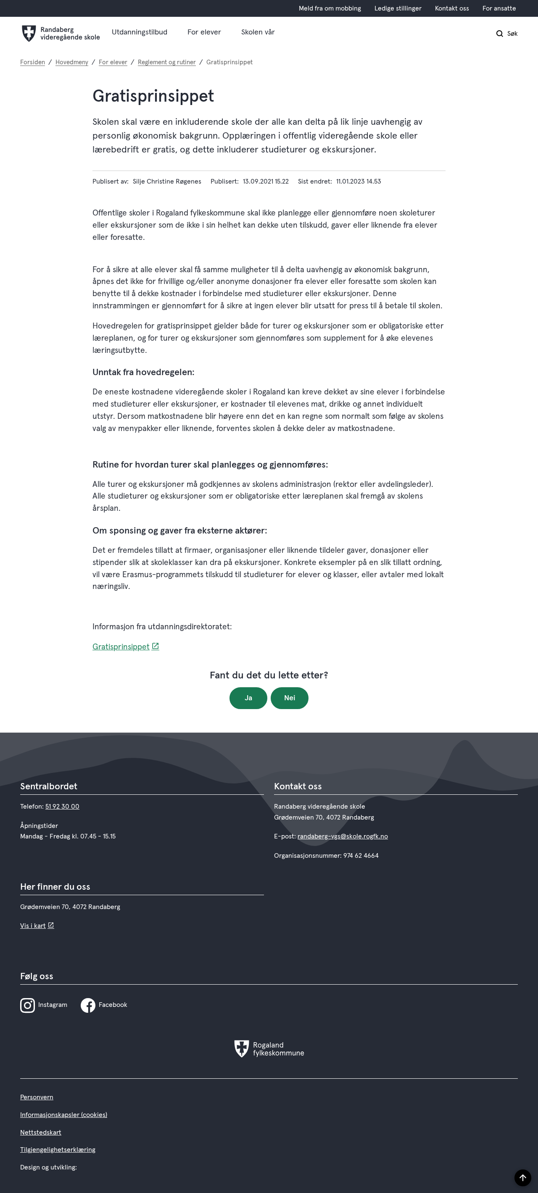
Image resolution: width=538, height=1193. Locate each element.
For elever (204, 32)
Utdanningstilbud (139, 32)
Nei (289, 698)
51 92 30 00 (62, 806)
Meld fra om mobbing (330, 8)
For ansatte (499, 8)
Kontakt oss (452, 8)
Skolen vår (258, 32)
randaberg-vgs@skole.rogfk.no (343, 836)
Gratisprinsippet (121, 647)
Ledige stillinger (398, 8)
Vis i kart (33, 925)
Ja (248, 698)
